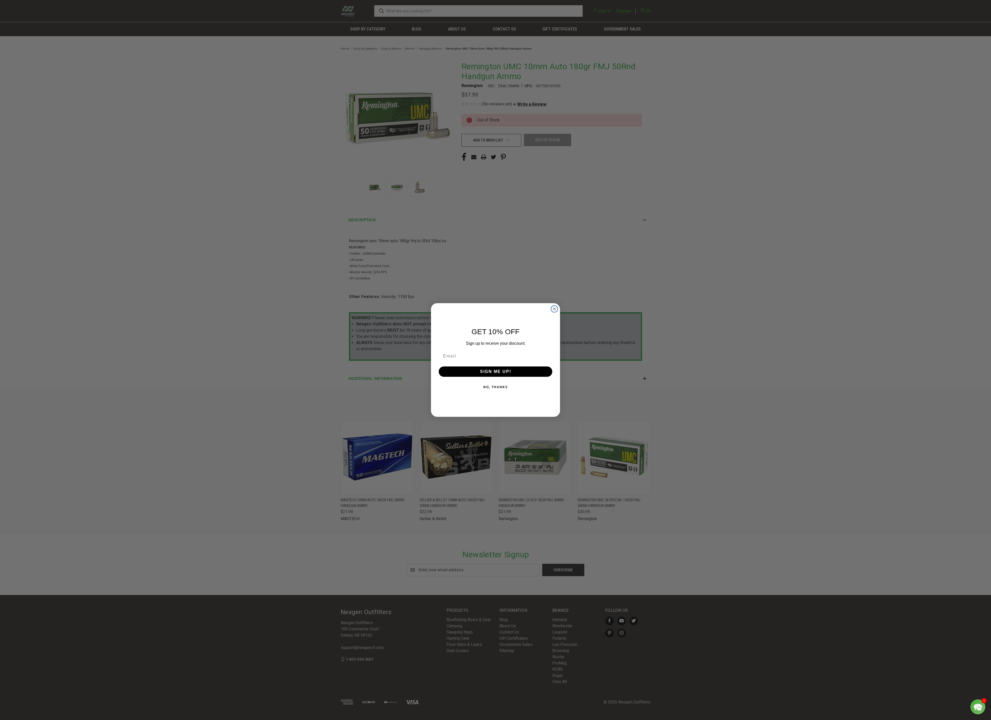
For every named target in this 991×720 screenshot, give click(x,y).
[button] (977, 706)
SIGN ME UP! (495, 371)
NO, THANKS (495, 387)
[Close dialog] (554, 309)
